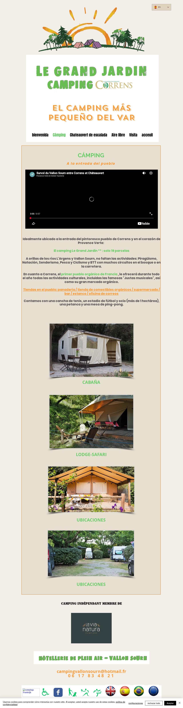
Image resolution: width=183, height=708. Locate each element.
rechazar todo (154, 703)
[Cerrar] (179, 703)
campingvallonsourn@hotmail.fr (91, 671)
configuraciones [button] (136, 703)
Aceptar (170, 703)
